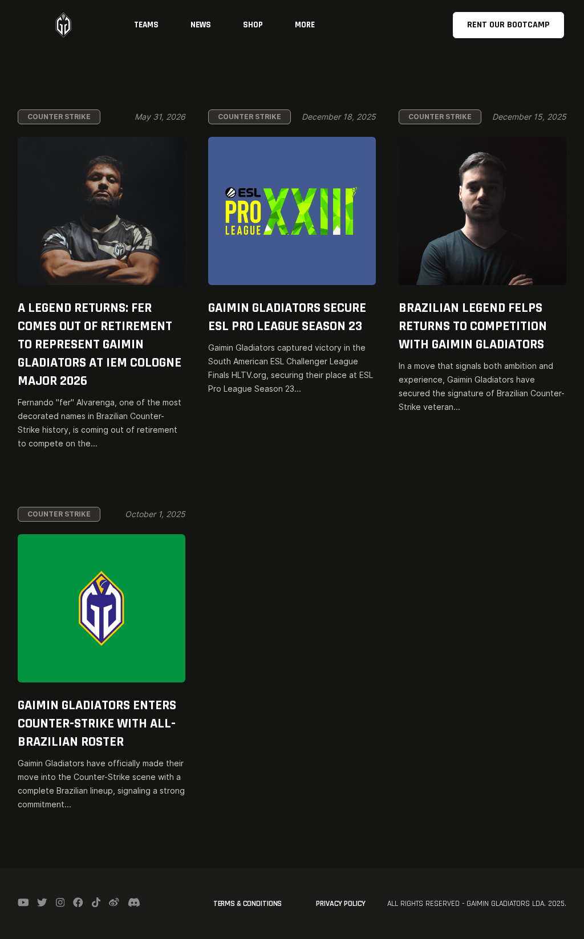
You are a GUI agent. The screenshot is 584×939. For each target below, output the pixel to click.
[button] (146, 25)
